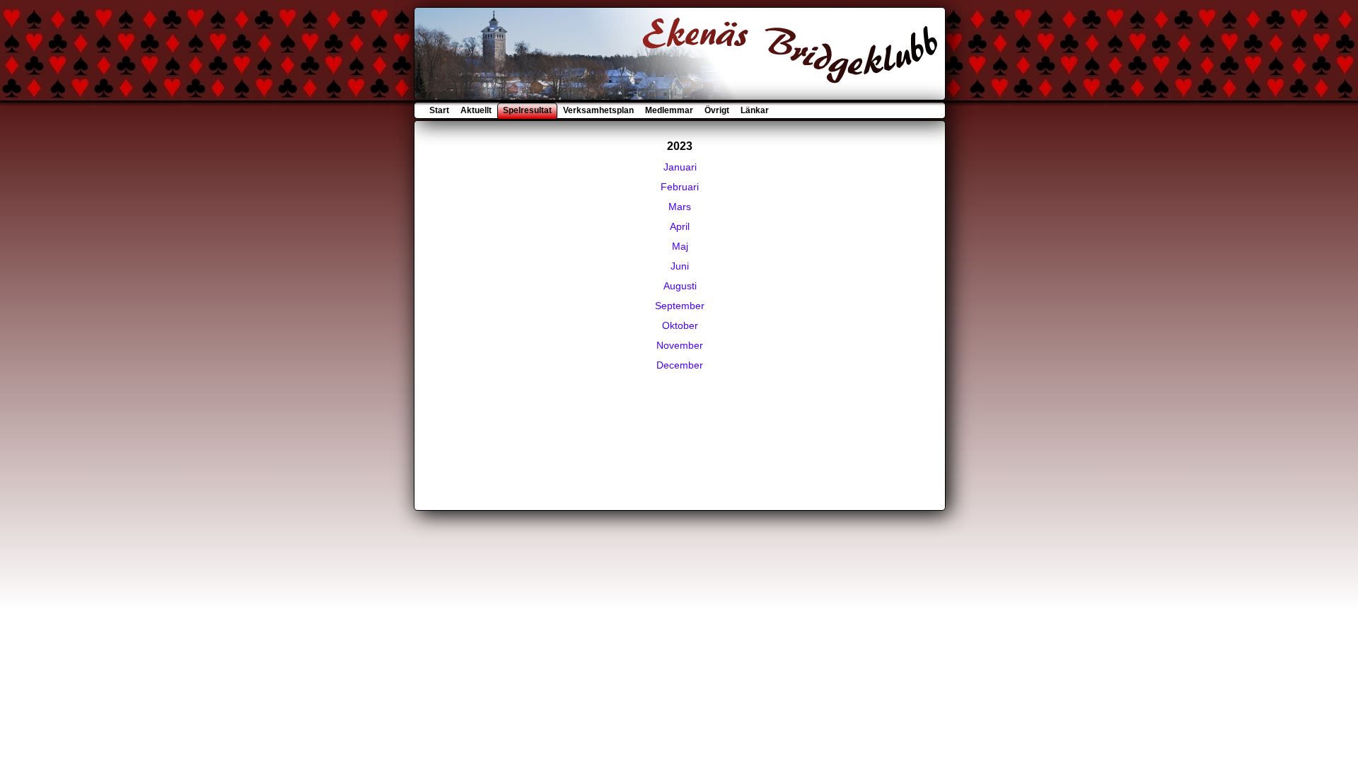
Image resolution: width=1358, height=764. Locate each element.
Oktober (680, 325)
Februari (680, 186)
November (679, 345)
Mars (679, 206)
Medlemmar (669, 110)
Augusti (680, 285)
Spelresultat (527, 110)
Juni (680, 266)
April (680, 226)
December (679, 365)
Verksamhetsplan (598, 110)
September (679, 305)
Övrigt (716, 110)
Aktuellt (476, 110)
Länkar (753, 110)
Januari (680, 167)
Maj (680, 246)
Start (440, 110)
